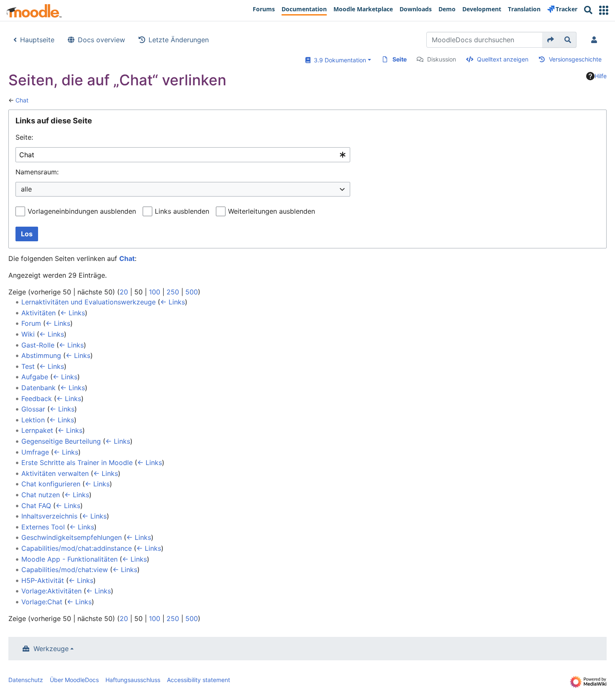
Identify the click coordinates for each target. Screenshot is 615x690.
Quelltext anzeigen (502, 59)
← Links (172, 302)
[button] (604, 10)
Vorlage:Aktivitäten (51, 591)
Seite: (24, 137)
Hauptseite (37, 40)
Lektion (33, 420)
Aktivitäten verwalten (55, 473)
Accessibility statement (198, 679)
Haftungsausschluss (132, 679)
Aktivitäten (38, 313)
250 (173, 292)
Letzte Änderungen (179, 40)
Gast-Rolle (37, 345)
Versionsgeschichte (575, 59)
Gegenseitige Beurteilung (61, 441)
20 (124, 292)
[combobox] (182, 155)
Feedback (36, 398)
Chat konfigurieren (50, 484)
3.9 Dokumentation (338, 60)
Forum (31, 323)
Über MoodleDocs (74, 679)
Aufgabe (34, 377)
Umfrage (35, 452)
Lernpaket (37, 430)
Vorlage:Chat (41, 602)
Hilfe (600, 75)
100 (154, 292)
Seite (399, 59)
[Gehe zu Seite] (550, 40)
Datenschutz (25, 679)
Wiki (28, 334)
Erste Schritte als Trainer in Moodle (77, 462)
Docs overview (101, 40)
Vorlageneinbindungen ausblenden (82, 211)
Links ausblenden (182, 211)
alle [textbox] (26, 189)
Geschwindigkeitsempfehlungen (71, 537)
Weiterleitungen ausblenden (271, 211)
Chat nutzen (40, 495)
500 (191, 292)
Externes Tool (43, 527)
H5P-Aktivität (42, 580)
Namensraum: (37, 172)
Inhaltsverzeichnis (49, 516)
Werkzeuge (51, 648)
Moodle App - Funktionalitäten (69, 559)
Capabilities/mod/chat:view (64, 569)
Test (28, 366)
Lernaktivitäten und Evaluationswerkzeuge (88, 302)
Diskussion (441, 59)
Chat (21, 100)
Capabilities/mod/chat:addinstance (76, 548)
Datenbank (38, 387)
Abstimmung (41, 355)
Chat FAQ (36, 505)
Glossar (33, 409)
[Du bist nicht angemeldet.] (596, 39)
